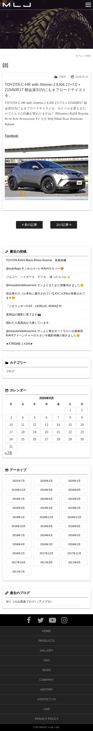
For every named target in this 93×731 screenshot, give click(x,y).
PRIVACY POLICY (46, 719)
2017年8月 (74, 562)
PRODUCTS (46, 641)
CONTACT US (46, 699)
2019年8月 (74, 489)
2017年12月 (46, 553)
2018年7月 (18, 535)
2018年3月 (46, 544)
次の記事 (63, 224)
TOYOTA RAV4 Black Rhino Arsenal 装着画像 (36, 260)
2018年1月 (18, 553)
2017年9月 (46, 562)
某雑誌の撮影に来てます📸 (23, 314)
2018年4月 (18, 544)
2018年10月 (19, 526)
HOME (46, 631)
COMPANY (46, 680)
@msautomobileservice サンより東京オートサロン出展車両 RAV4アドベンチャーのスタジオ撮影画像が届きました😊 (44, 333)
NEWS (46, 670)
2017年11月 (74, 553)
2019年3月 (46, 507)
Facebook (11, 135)
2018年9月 (46, 526)
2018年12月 (46, 517)
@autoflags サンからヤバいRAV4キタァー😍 (35, 268)
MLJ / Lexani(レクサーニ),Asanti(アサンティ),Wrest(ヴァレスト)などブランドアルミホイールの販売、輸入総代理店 (16, 5)
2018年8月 (74, 526)
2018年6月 (46, 535)
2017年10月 (19, 562)
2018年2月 (74, 544)
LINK (46, 709)
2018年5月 (74, 535)
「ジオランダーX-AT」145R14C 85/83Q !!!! (34, 306)
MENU (88, 5)
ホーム (79, 55)
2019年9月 (46, 489)
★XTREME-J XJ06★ (19, 343)
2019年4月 (18, 507)
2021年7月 (18, 480)
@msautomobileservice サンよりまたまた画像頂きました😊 (45, 285)
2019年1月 (18, 517)
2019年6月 (46, 498)
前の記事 (30, 224)
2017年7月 (18, 571)
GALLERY (46, 650)
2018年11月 (74, 517)
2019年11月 (19, 489)
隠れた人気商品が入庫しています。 (29, 322)
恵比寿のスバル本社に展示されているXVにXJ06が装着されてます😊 (45, 295)
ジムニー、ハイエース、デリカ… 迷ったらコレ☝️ (38, 277)
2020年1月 (74, 480)
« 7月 (8, 453)
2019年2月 (74, 507)
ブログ (62, 76)
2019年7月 (18, 498)
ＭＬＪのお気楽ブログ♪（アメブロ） (29, 601)
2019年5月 (74, 498)
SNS (47, 660)
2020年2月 (46, 480)
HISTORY (46, 689)
